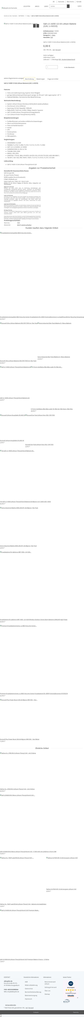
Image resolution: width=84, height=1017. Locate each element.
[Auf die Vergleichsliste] (34, 26)
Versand (58, 50)
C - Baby (52, 35)
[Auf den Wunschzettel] (37, 26)
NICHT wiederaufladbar (24, 225)
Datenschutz (29, 989)
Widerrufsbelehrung (31, 985)
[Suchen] (68, 6)
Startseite (61, 2)
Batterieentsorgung (31, 995)
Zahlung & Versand (50, 987)
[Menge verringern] (44, 67)
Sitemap (47, 994)
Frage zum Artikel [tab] (53, 79)
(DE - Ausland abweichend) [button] (67, 59)
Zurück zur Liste (8, 16)
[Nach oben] (0, 1015)
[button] (72, 6)
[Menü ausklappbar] (3, 4)
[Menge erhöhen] (59, 67)
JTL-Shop (81, 1012)
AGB (26, 982)
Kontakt (79, 2)
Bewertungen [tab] (41, 79)
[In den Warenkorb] (5, 22)
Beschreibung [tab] (29, 79)
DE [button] (54, 2)
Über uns (47, 991)
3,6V (18, 223)
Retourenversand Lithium (50, 983)
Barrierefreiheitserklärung (33, 992)
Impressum (28, 999)
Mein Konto (70, 2)
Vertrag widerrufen (10, 1005)
